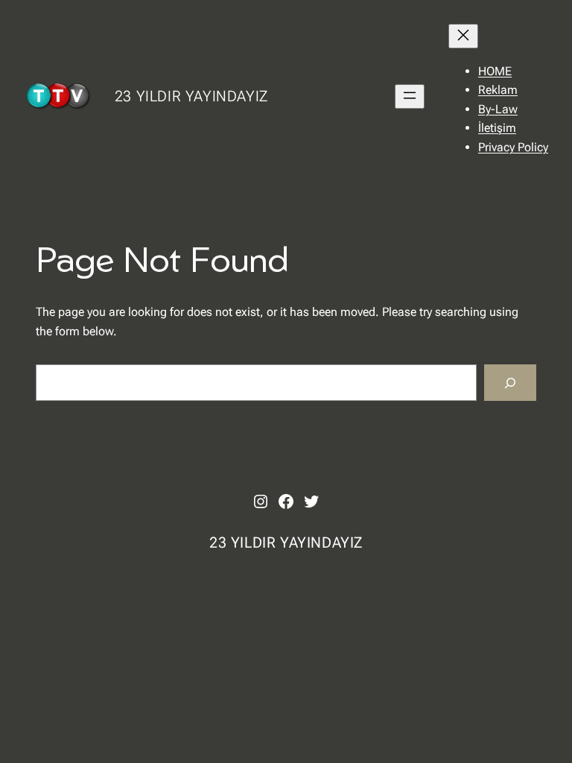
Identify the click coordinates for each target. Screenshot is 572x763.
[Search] (510, 382)
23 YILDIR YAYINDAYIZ (191, 96)
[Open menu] (410, 96)
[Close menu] (463, 36)
